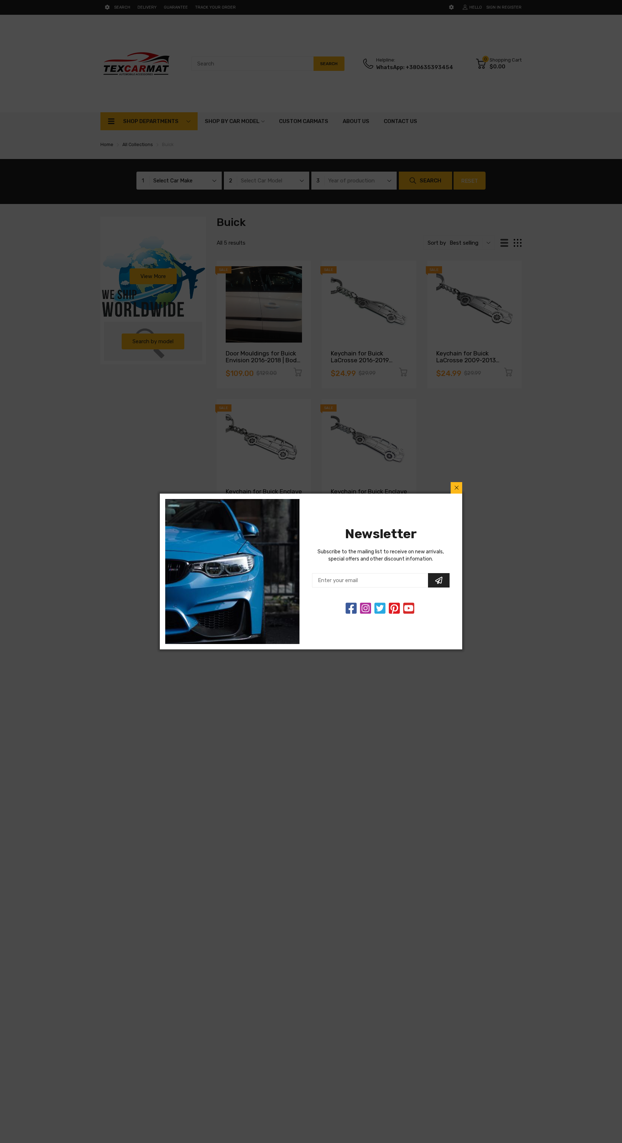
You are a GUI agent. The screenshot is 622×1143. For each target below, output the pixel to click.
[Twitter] (365, 608)
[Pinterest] (394, 608)
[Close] (456, 488)
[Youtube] (408, 608)
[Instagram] (380, 608)
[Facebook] (351, 608)
